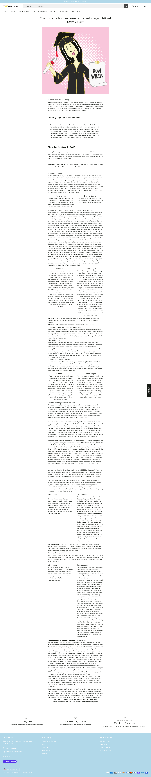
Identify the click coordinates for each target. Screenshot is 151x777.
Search (44, 754)
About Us (45, 747)
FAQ (43, 744)
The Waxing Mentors (49, 741)
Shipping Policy (105, 741)
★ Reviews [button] (149, 391)
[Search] (126, 6)
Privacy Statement (106, 747)
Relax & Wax (17, 772)
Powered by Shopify (28, 772)
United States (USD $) (11, 769)
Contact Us (46, 750)
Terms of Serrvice (105, 750)
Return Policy (104, 744)
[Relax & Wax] (12, 6)
